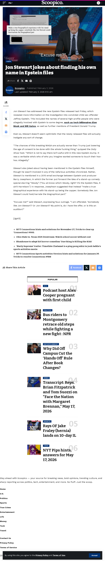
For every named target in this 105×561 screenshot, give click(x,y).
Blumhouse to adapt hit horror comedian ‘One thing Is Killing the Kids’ (54, 241)
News (46, 378)
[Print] (31, 81)
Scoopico (20, 88)
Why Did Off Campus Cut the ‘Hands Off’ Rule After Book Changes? (57, 358)
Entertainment (51, 344)
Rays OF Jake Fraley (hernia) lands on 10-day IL (59, 431)
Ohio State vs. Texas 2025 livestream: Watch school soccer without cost (53, 237)
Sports (47, 421)
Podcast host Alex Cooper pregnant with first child (59, 295)
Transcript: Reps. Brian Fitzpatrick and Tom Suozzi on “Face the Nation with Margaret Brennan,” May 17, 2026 (60, 396)
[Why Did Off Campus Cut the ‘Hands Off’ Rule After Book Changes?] (34, 348)
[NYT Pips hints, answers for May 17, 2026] (34, 450)
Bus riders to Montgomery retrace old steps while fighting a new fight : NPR (58, 324)
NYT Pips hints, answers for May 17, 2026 (58, 455)
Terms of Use (59, 555)
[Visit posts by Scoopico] (9, 90)
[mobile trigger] (5, 3)
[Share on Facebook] (18, 81)
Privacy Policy (42, 555)
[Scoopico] (52, 3)
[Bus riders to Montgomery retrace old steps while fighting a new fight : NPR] (34, 314)
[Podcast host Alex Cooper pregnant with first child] (34, 290)
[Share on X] (22, 81)
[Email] (26, 81)
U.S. (45, 286)
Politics (47, 310)
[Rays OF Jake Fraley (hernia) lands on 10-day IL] (34, 425)
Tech (8, 61)
